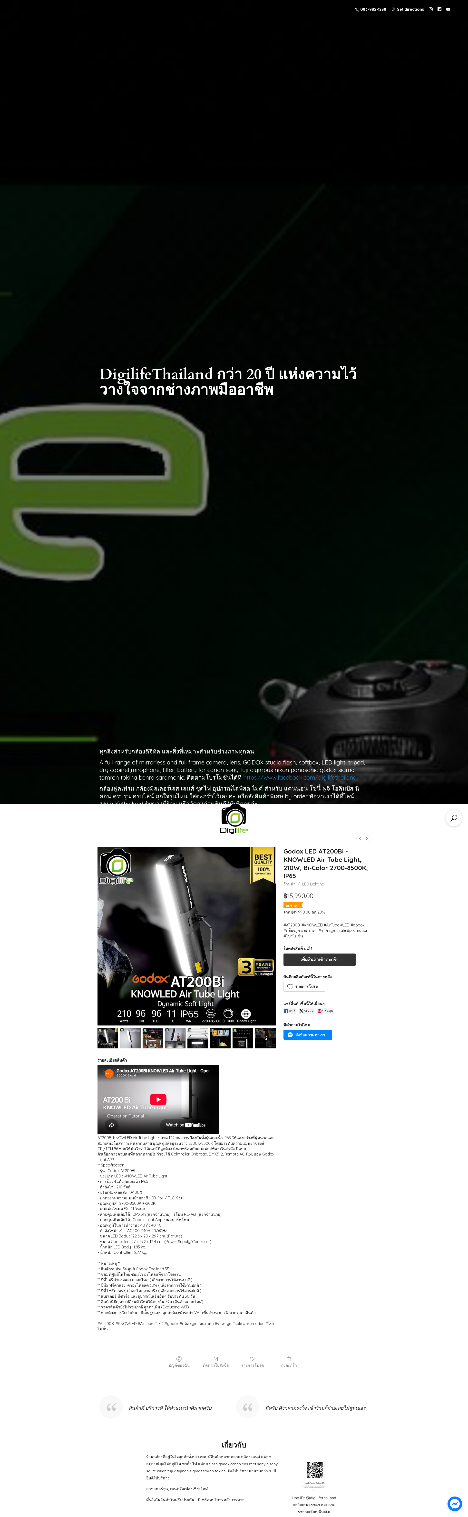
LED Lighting (313, 884)
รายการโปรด (252, 1365)
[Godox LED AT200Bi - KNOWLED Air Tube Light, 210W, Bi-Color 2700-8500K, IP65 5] (220, 1038)
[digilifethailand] (234, 820)
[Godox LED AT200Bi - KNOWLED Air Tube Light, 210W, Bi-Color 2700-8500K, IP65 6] (243, 1038)
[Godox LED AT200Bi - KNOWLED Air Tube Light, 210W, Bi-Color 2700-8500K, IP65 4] (197, 1038)
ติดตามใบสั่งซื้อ (216, 1365)
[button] (304, 987)
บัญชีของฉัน (179, 1365)
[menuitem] (360, 838)
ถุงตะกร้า (289, 1365)
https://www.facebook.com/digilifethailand (300, 777)
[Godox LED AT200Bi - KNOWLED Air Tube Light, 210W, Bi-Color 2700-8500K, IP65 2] (153, 1038)
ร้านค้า (289, 884)
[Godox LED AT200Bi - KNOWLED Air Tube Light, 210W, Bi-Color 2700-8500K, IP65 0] (108, 1038)
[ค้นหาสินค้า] (453, 818)
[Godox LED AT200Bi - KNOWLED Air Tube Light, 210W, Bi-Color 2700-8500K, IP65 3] (175, 1038)
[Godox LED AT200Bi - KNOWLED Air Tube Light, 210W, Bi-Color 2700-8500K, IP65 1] (130, 1038)
